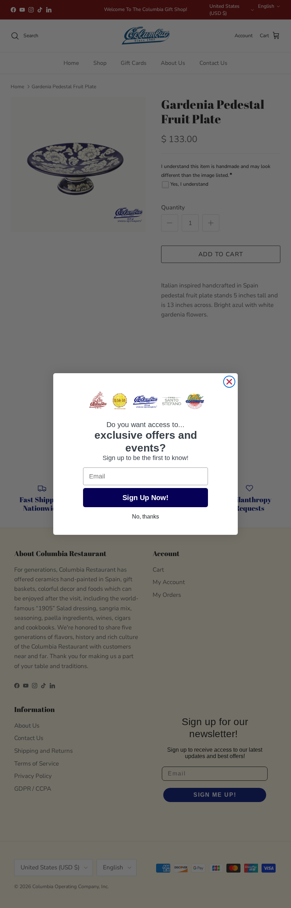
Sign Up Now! (145, 497)
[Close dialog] (229, 381)
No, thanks (145, 517)
